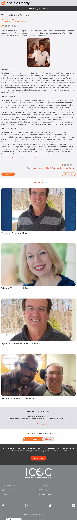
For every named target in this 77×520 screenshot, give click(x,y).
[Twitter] (8, 26)
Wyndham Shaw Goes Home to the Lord (20, 343)
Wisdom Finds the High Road (15, 288)
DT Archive (42, 490)
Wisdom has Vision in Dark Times (18, 398)
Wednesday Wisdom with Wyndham (25, 158)
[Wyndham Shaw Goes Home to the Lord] (38, 320)
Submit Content (38, 424)
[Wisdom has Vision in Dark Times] (38, 375)
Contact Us (50, 514)
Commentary (39, 168)
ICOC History (43, 486)
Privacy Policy (39, 514)
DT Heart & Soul (44, 494)
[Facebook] (5, 26)
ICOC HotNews (7, 490)
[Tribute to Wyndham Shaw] (38, 209)
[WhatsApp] (14, 26)
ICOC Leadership (8, 486)
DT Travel (5, 494)
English (10, 519)
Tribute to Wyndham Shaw (14, 233)
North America (52, 168)
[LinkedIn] (11, 26)
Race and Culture (68, 168)
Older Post (8, 174)
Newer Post (68, 174)
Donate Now (38, 458)
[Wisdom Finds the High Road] (38, 264)
